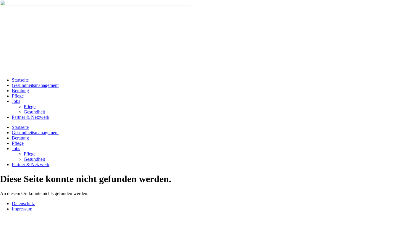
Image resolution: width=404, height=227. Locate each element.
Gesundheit (34, 111)
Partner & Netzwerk (30, 117)
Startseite (20, 79)
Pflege (18, 95)
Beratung (20, 90)
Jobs (16, 101)
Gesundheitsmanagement (35, 85)
